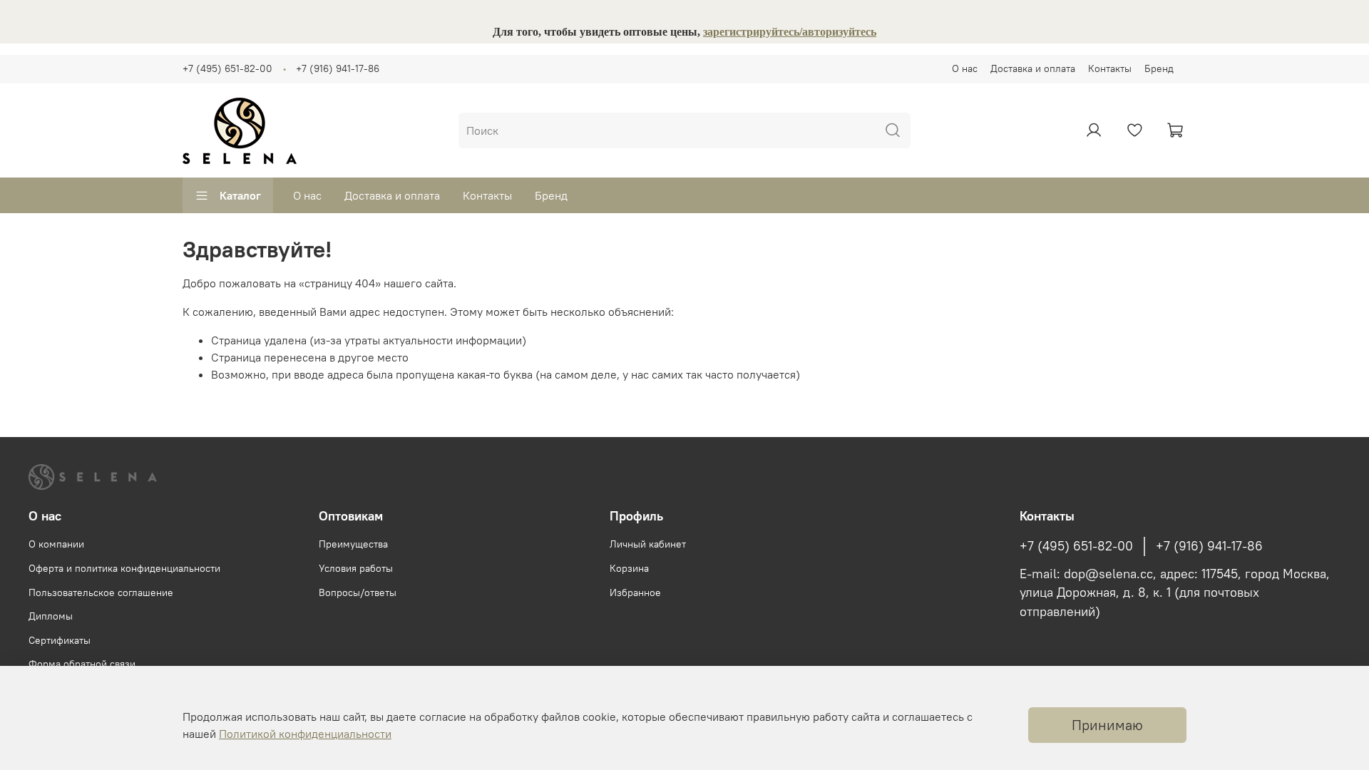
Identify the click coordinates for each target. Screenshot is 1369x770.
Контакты (1110, 68)
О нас (965, 68)
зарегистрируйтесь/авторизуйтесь (789, 32)
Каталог (240, 195)
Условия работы (356, 568)
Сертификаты (60, 640)
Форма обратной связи (82, 663)
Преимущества (353, 544)
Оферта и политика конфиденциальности (124, 568)
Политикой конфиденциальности (305, 734)
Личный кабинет (648, 544)
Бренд (1159, 68)
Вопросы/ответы (357, 592)
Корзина (629, 568)
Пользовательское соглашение (101, 592)
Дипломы (51, 616)
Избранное (635, 592)
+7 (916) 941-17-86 (337, 68)
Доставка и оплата (1032, 68)
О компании (56, 544)
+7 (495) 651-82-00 (227, 68)
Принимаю (1107, 725)
